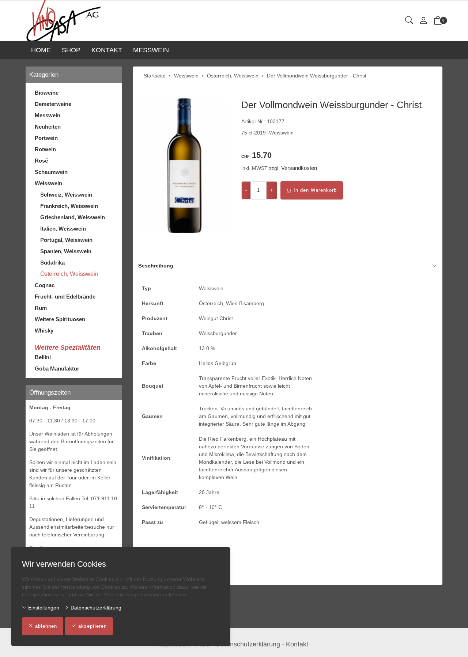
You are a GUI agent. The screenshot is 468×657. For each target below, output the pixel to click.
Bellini (43, 357)
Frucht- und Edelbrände (65, 296)
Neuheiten (48, 127)
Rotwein (45, 149)
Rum (41, 308)
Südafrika (52, 262)
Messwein (47, 115)
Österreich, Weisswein (69, 274)
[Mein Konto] (423, 21)
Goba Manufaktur (57, 368)
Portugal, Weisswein (66, 240)
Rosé (41, 160)
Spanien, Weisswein (65, 251)
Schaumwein (51, 172)
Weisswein (48, 183)
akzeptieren (92, 626)
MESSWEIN (151, 50)
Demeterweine (53, 104)
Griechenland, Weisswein (72, 217)
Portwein (46, 138)
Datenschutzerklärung (95, 608)
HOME (41, 50)
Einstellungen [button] (43, 608)
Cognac (44, 285)
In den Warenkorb (315, 190)
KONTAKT (106, 50)
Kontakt (297, 644)
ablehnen (46, 626)
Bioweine (46, 93)
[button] (409, 20)
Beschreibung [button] (155, 266)
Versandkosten (299, 168)
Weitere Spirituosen (60, 319)
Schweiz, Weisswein (66, 194)
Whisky (44, 330)
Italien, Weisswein (63, 228)
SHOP (71, 50)
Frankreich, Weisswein (69, 206)
